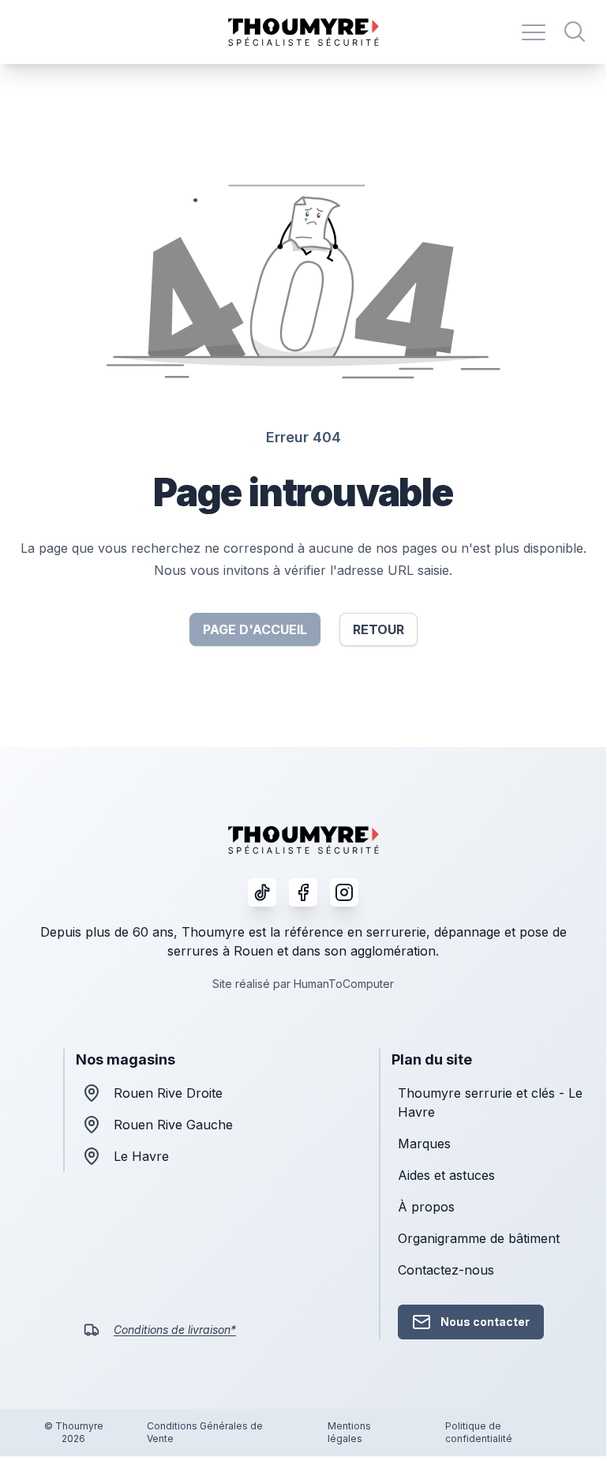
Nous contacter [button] (485, 1321)
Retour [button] (378, 629)
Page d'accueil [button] (255, 629)
